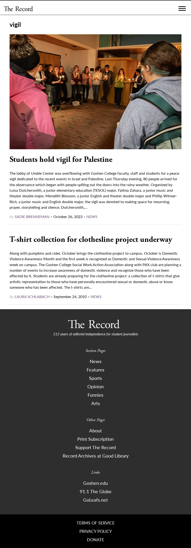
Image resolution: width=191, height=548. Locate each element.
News (91, 216)
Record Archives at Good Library (96, 455)
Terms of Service (96, 523)
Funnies (95, 395)
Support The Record (95, 447)
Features (95, 369)
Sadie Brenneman (32, 216)
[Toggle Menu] (182, 9)
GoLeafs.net (95, 499)
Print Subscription (95, 439)
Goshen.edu (95, 483)
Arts (95, 403)
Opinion (95, 386)
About (95, 430)
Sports (95, 378)
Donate (95, 539)
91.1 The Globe (96, 491)
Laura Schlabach (32, 296)
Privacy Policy (95, 531)
